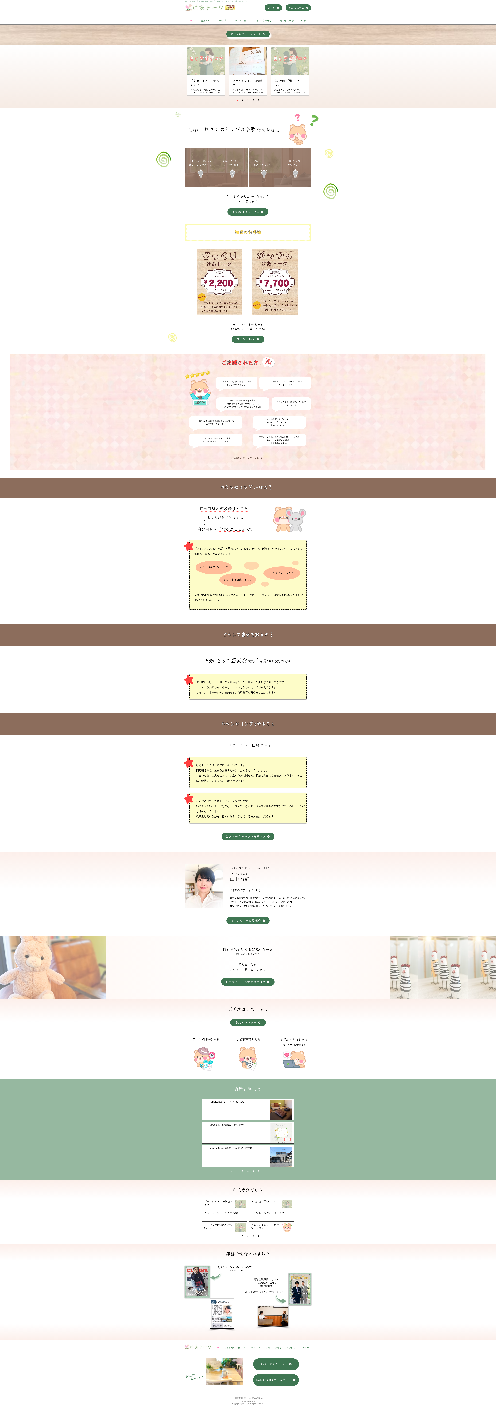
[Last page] (269, 100)
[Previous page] (231, 100)
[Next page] (264, 100)
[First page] (226, 100)
